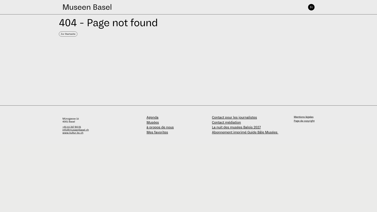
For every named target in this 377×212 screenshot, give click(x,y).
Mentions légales (304, 117)
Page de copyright (304, 120)
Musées (153, 122)
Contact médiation (226, 122)
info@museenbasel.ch (75, 129)
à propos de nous (160, 127)
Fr (311, 7)
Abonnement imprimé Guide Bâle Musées (245, 132)
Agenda (152, 117)
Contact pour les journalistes (234, 117)
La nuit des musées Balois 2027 (236, 127)
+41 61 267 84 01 (71, 127)
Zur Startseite (68, 34)
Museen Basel (87, 7)
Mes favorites (157, 132)
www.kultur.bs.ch (72, 132)
